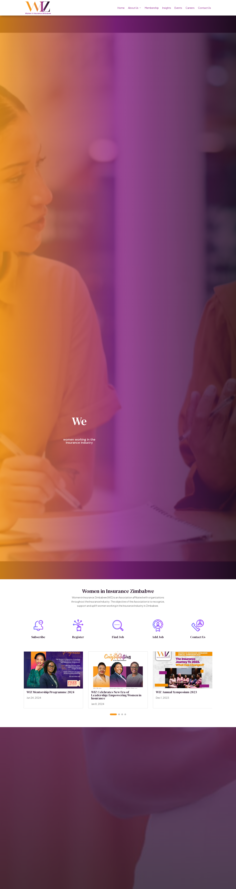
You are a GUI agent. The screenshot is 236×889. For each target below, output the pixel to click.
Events (178, 7)
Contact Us (204, 7)
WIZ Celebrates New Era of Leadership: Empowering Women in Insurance (116, 695)
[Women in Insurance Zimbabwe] (38, 7)
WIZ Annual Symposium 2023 (176, 692)
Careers (190, 7)
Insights (166, 7)
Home (121, 7)
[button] (113, 714)
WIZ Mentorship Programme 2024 (50, 692)
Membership (152, 7)
